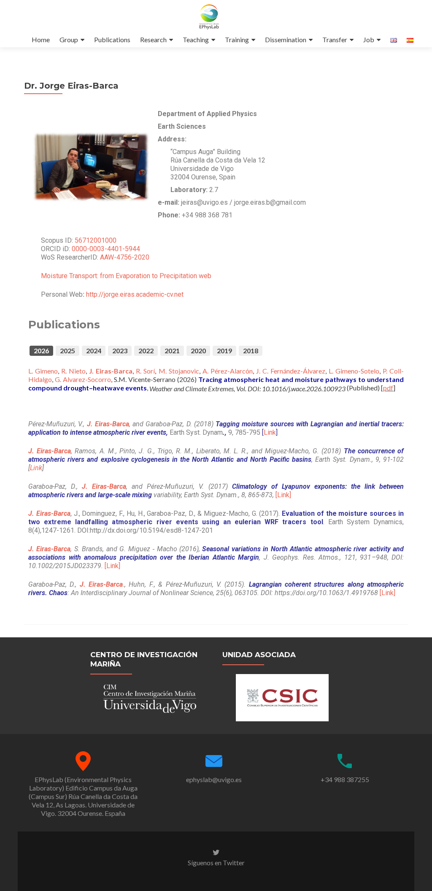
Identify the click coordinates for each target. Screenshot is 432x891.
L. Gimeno (43, 371)
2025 (67, 351)
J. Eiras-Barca (110, 371)
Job (368, 39)
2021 (172, 351)
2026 (41, 351)
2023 (119, 351)
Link (270, 432)
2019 (224, 351)
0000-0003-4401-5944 (106, 249)
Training (237, 39)
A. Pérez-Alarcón (227, 371)
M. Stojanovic (179, 371)
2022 (146, 351)
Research (153, 39)
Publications (112, 39)
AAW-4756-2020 (124, 257)
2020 (198, 351)
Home (41, 39)
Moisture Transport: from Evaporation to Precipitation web (127, 276)
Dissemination (285, 39)
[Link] (283, 495)
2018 (250, 351)
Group (68, 39)
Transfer (334, 39)
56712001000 (95, 240)
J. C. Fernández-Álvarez (290, 371)
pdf (388, 388)
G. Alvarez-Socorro (83, 379)
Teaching (196, 39)
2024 (93, 351)
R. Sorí (145, 371)
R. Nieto (73, 371)
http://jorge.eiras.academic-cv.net (135, 294)
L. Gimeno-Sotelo (354, 371)
